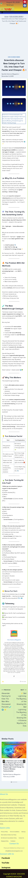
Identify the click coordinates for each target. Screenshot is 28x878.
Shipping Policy (4, 841)
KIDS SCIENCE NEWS (14, 57)
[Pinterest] (25, 2)
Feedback (13, 841)
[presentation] (14, 750)
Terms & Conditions (14, 831)
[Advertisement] (14, 41)
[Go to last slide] (4, 761)
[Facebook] (25, 5)
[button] (2, 12)
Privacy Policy (4, 831)
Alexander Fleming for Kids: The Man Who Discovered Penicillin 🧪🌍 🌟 (6, 700)
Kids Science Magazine (11, 74)
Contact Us (21, 838)
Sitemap (23, 831)
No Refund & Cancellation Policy (9, 838)
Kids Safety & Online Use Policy (8, 834)
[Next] (24, 761)
